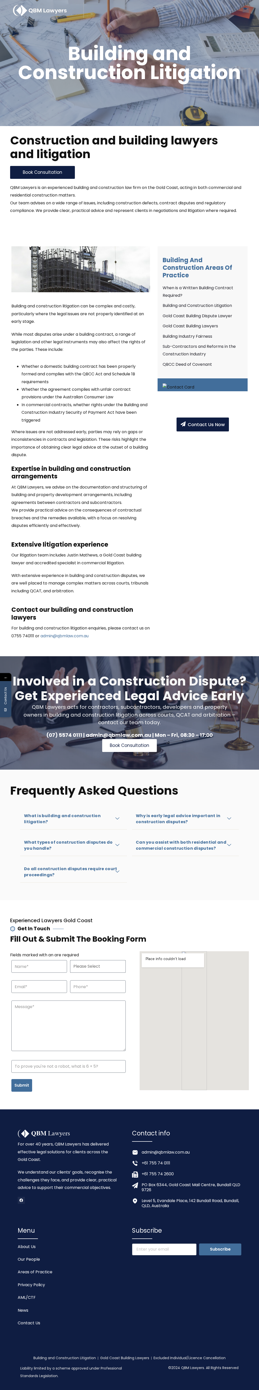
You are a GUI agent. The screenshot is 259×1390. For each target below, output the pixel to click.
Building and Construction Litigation (197, 305)
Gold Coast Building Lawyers (190, 326)
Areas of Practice (35, 1272)
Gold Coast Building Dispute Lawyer (197, 316)
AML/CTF (27, 1297)
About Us (27, 1247)
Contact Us (29, 1323)
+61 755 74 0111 (156, 1163)
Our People (29, 1259)
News (23, 1310)
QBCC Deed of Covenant (187, 364)
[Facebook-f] (21, 1200)
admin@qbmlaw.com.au (64, 636)
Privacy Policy (31, 1285)
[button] (73, 819)
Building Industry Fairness (187, 336)
